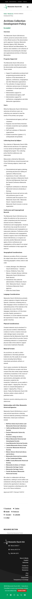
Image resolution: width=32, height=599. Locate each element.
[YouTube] (25, 595)
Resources (25, 570)
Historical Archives (12, 1)
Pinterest (16, 511)
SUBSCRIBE (22, 590)
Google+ (8, 515)
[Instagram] (14, 595)
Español (6, 1)
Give (27, 573)
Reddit (7, 511)
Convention (20, 1)
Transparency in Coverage (21, 579)
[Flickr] (10, 595)
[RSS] (21, 595)
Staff (26, 575)
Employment (24, 577)
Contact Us (25, 1)
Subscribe (25, 562)
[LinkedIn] (17, 595)
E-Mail (7, 518)
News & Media (24, 558)
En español (7, 28)
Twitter (16, 508)
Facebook (8, 508)
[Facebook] (7, 595)
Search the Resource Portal (15, 533)
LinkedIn (17, 515)
